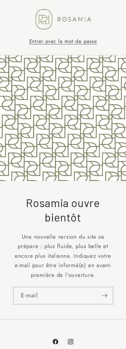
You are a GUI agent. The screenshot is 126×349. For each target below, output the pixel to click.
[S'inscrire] (104, 295)
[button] (63, 41)
